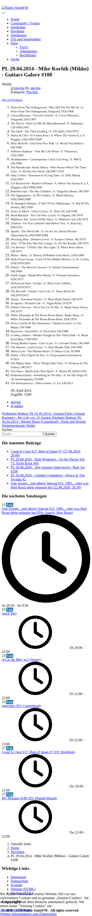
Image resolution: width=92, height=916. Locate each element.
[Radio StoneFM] (15, 8)
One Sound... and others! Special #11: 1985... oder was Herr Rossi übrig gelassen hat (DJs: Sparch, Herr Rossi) (44, 511)
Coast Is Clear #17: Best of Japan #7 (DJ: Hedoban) (38, 752)
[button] (14, 43)
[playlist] (18, 88)
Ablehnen (25, 910)
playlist (16, 402)
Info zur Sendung (12, 99)
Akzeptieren (8, 910)
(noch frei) (9, 613)
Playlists (32, 92)
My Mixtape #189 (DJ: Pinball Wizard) (29, 798)
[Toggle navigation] (3, 13)
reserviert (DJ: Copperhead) (21, 706)
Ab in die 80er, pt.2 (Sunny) (21, 660)
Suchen (7, 429)
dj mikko (17, 406)
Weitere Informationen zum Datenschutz (28, 914)
